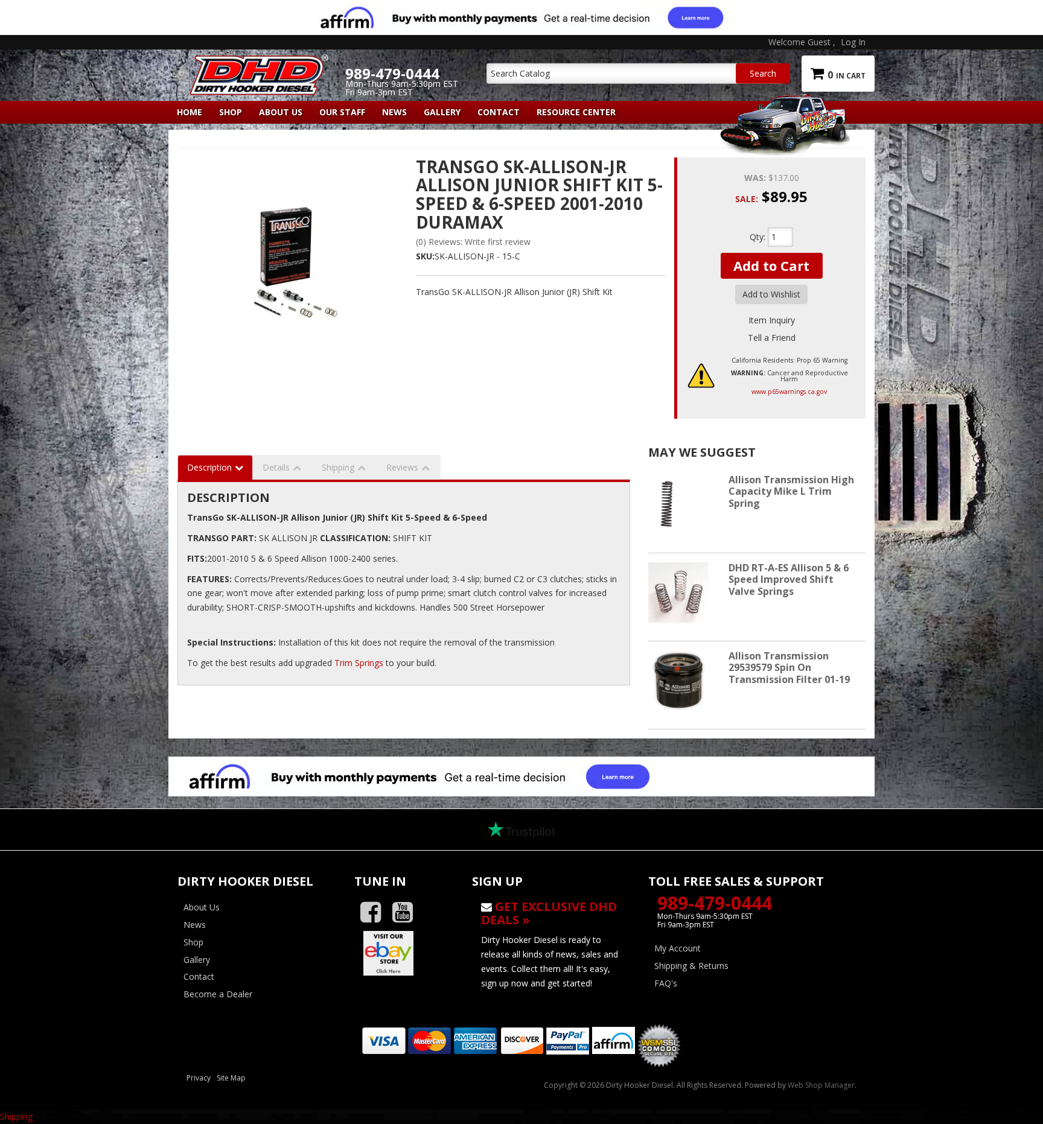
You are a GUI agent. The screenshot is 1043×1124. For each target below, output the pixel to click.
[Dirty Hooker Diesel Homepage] (256, 64)
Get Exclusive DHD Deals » (549, 913)
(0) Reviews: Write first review (473, 241)
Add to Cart (771, 265)
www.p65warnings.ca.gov (789, 391)
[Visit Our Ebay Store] (404, 953)
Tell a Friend (772, 337)
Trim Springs (358, 662)
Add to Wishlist (771, 294)
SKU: (425, 256)
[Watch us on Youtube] (407, 912)
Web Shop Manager (821, 1085)
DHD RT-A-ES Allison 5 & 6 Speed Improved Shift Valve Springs (789, 579)
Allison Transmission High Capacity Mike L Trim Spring (791, 491)
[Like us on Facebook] (375, 912)
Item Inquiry (771, 320)
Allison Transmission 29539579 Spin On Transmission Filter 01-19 (789, 667)
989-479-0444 (714, 903)
